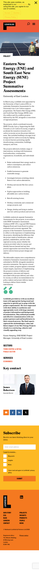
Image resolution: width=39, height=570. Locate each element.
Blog (5, 518)
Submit (19, 479)
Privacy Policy (10, 17)
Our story (7, 513)
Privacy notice (24, 535)
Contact (6, 523)
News (9, 464)
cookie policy (22, 4)
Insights (10, 460)
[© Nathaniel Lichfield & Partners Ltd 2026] (9, 26)
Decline (16, 12)
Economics (7, 361)
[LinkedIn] (19, 412)
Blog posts (11, 456)
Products (23, 518)
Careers (6, 521)
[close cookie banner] (36, 3)
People (22, 521)
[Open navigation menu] (34, 24)
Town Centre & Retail (12, 349)
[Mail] (6, 412)
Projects (23, 513)
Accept (7, 12)
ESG (4, 515)
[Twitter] (26, 412)
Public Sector (9, 352)
